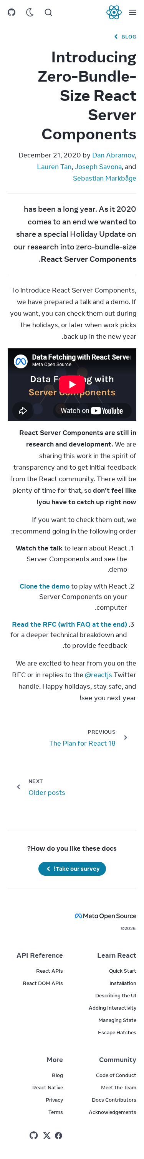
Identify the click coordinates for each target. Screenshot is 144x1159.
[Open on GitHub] (11, 12)
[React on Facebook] (58, 1135)
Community (117, 1059)
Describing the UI (115, 995)
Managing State (117, 1020)
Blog (128, 36)
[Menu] (132, 12)
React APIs (49, 971)
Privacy (54, 1100)
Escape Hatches (117, 1032)
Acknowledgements (112, 1112)
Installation (122, 983)
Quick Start (122, 971)
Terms (55, 1112)
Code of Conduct (116, 1075)
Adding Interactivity (112, 1008)
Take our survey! (77, 868)
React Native (47, 1087)
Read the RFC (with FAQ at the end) (69, 624)
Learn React (116, 955)
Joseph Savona (98, 166)
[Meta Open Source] (72, 916)
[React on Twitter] (47, 1135)
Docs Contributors (114, 1100)
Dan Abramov (113, 155)
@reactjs (98, 675)
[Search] (48, 12)
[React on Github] (35, 1136)
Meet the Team (118, 1087)
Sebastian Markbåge (104, 178)
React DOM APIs (43, 983)
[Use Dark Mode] (30, 12)
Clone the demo (45, 586)
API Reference (40, 955)
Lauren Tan (54, 166)
